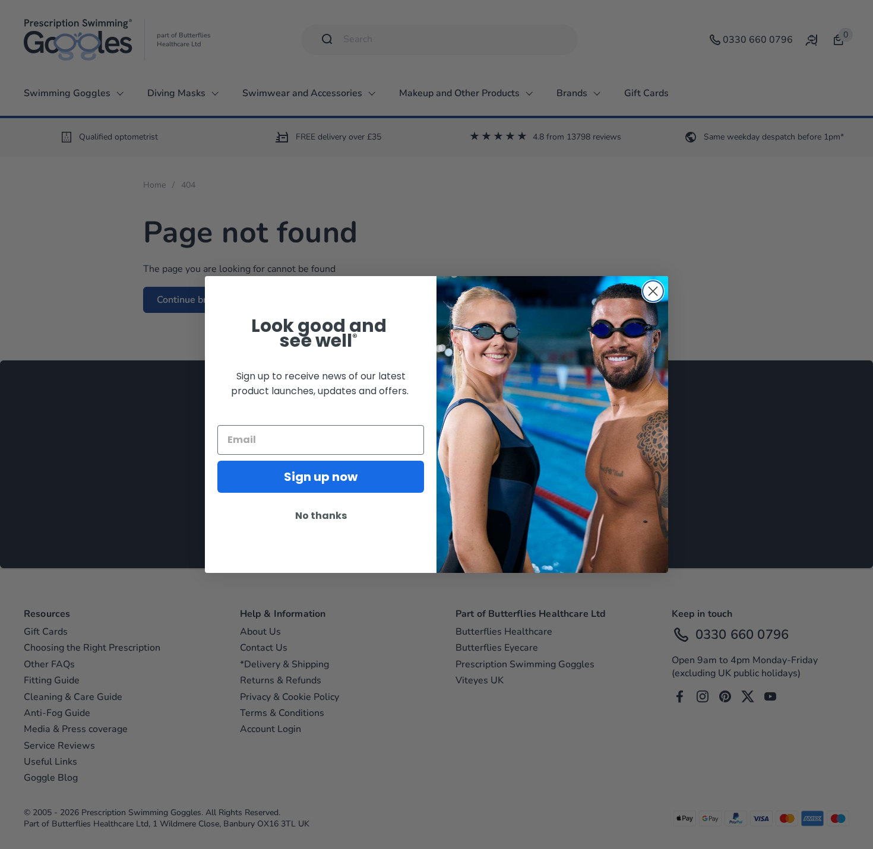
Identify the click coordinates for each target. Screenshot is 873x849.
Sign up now (321, 476)
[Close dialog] (653, 291)
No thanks (321, 515)
